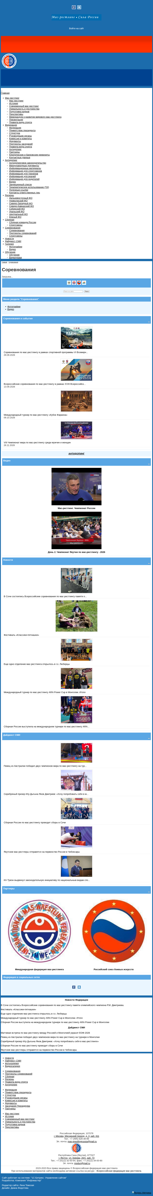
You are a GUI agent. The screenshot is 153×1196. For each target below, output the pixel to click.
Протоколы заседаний (21, 144)
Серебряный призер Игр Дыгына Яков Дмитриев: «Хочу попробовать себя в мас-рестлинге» (50, 1041)
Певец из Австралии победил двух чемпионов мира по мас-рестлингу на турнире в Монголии (50, 1037)
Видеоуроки (15, 257)
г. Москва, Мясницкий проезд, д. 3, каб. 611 (76, 1136)
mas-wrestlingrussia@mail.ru (82, 1141)
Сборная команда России (22, 222)
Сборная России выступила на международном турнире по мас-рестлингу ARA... (46, 726)
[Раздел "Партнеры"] (149, 891)
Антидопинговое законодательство (27, 163)
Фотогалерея (12, 1063)
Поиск (87, 291)
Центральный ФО (18, 214)
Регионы (9, 195)
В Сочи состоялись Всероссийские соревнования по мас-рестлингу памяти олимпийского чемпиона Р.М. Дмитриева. (62, 1005)
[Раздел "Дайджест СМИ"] (149, 737)
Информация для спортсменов (25, 171)
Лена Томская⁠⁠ (27, 1185)
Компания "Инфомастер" (28, 1180)
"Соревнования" (29, 299)
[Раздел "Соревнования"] (149, 321)
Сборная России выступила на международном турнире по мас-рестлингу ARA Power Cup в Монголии (55, 1022)
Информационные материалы (25, 168)
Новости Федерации (76, 1000)
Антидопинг (15, 149)
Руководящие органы (20, 136)
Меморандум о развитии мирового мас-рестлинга (35, 117)
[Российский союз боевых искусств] (79, 284)
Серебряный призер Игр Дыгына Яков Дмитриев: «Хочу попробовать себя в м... (46, 794)
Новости (9, 238)
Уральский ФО (16, 211)
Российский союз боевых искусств (114, 969)
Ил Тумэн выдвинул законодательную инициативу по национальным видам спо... (47, 880)
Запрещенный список (20, 184)
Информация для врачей (22, 176)
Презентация (16, 119)
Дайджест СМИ (13, 241)
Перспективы (16, 114)
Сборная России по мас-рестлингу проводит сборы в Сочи (35, 822)
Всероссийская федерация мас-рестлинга (119, 1171)
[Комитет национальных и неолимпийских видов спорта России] (84, 284)
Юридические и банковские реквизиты (29, 154)
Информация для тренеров (23, 173)
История (13, 103)
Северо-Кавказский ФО (21, 206)
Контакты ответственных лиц (24, 192)
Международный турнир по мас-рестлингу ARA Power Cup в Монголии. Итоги (44, 692)
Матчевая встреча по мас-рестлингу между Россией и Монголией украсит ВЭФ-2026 (45, 1033)
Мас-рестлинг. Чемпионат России (76, 508)
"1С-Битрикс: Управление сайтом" (49, 1177)
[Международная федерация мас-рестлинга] (74, 284)
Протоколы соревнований (22, 233)
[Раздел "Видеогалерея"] (149, 463)
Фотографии (15, 246)
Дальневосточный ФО (20, 198)
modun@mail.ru (82, 1163)
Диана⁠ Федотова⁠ (19, 1188)
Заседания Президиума (17, 1106)
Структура (14, 133)
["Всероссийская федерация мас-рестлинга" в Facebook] (73, 8)
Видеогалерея (12, 1066)
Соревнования (12, 227)
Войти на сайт (76, 28)
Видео (12, 181)
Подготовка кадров (19, 111)
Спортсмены (15, 225)
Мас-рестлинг (12, 98)
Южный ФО (15, 217)
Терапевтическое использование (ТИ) (29, 187)
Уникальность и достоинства (24, 108)
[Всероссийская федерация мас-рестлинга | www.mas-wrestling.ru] (9, 68)
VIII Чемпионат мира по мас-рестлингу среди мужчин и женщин (37, 442)
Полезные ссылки (18, 190)
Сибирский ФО (17, 209)
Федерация (11, 125)
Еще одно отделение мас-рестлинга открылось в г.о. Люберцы (37, 664)
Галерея (9, 244)
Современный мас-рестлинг (24, 106)
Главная (5, 93)
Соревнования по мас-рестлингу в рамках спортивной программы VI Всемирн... (46, 352)
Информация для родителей (24, 179)
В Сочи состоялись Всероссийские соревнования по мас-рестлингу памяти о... (45, 596)
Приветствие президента (22, 130)
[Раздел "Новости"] (149, 562)
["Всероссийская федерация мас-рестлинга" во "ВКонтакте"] (79, 8)
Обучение (10, 252)
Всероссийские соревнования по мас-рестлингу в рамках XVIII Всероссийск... (45, 384)
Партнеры (14, 152)
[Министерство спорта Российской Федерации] (69, 284)
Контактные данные (19, 157)
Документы (15, 141)
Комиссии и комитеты (20, 138)
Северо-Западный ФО (21, 203)
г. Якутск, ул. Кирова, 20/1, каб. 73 (76, 1158)
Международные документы (24, 165)
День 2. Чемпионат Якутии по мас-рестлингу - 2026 (76, 552)
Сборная (9, 219)
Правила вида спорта (20, 122)
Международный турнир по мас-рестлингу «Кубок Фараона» (35, 415)
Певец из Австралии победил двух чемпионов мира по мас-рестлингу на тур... (45, 766)
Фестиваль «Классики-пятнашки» (21, 635)
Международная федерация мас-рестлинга (39, 969)
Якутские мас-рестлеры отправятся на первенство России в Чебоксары (42, 852)
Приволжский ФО (18, 200)
